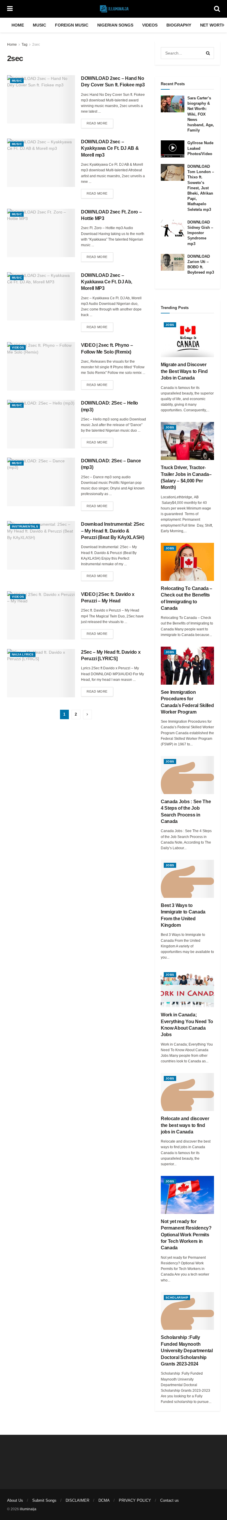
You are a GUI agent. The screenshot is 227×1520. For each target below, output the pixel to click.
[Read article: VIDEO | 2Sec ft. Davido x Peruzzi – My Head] (41, 615)
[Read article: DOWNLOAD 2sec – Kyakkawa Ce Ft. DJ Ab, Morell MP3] (41, 296)
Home (18, 25)
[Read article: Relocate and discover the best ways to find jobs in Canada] (187, 1092)
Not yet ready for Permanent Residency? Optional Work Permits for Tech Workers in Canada (186, 1234)
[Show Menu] (10, 9)
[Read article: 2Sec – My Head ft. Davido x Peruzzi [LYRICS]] (41, 673)
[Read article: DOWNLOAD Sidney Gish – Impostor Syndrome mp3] (172, 228)
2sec (36, 44)
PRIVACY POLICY (135, 1500)
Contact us (169, 1500)
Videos (150, 25)
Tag (24, 44)
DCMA (104, 1500)
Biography (178, 25)
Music (39, 25)
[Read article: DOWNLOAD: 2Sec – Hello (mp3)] (41, 424)
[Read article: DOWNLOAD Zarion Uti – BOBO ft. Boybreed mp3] (172, 262)
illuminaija (28, 1509)
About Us (15, 1500)
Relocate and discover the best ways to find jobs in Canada (185, 1125)
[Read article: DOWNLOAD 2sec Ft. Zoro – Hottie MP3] (41, 233)
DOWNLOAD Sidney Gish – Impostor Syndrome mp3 (200, 233)
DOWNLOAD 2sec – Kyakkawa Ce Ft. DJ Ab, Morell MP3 (106, 282)
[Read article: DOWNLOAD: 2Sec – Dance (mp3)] (41, 482)
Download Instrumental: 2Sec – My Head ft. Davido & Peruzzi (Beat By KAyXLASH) (112, 531)
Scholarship (177, 1297)
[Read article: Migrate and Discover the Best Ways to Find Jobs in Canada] (187, 338)
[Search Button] (217, 9)
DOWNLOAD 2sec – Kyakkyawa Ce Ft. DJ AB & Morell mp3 (110, 148)
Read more (100, 123)
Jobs (170, 324)
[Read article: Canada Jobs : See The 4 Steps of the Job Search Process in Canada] (187, 775)
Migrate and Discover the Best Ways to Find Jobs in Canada (184, 371)
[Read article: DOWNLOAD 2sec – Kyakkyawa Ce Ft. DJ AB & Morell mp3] (41, 163)
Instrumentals (25, 526)
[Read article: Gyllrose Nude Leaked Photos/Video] (172, 148)
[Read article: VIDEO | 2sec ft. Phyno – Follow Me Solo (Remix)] (41, 366)
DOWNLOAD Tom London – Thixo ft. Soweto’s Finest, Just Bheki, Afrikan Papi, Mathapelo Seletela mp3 (200, 188)
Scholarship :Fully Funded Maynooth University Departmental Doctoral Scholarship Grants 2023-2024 (187, 1350)
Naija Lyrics (23, 654)
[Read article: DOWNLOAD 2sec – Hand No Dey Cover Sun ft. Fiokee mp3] (41, 99)
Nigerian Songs (115, 25)
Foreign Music (71, 25)
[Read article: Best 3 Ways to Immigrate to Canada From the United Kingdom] (187, 879)
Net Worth (212, 25)
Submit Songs (44, 1500)
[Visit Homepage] (113, 9)
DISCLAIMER (77, 1500)
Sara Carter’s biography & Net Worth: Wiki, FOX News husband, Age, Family (200, 114)
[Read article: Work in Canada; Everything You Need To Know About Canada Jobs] (187, 988)
